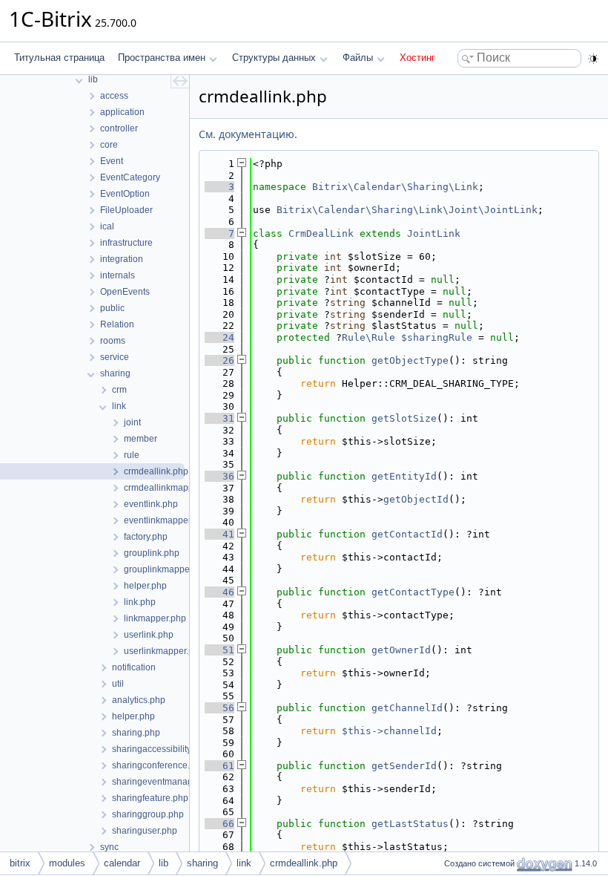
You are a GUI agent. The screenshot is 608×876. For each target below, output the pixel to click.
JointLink (433, 233)
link (244, 863)
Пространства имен (161, 57)
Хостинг (417, 57)
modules (67, 863)
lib (163, 863)
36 (219, 476)
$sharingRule (436, 337)
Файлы (358, 57)
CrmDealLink (321, 233)
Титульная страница (59, 57)
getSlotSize (404, 418)
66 (219, 823)
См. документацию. (248, 134)
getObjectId (416, 499)
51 (219, 650)
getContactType (413, 592)
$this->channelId (389, 730)
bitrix (20, 863)
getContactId (407, 534)
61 (219, 765)
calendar (122, 863)
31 (219, 418)
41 (219, 534)
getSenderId (404, 765)
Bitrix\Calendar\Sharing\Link (395, 186)
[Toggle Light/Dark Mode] (593, 58)
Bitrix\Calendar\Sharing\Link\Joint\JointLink (407, 209)
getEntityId (404, 476)
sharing (202, 863)
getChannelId (407, 707)
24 (219, 337)
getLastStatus (410, 823)
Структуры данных (274, 57)
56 (219, 707)
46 (219, 592)
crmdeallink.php (303, 863)
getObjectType (410, 360)
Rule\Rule (368, 337)
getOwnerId (401, 650)
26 (219, 360)
